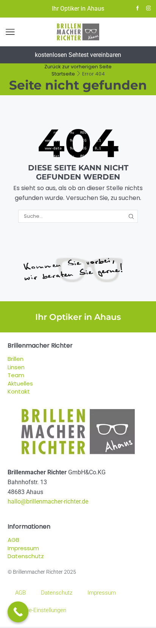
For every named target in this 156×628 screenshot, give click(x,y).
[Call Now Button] (18, 611)
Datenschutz (56, 592)
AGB (20, 592)
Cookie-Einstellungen (40, 610)
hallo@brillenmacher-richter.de (48, 501)
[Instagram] (148, 8)
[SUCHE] (131, 216)
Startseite (63, 73)
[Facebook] (137, 8)
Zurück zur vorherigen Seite (78, 66)
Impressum (101, 592)
